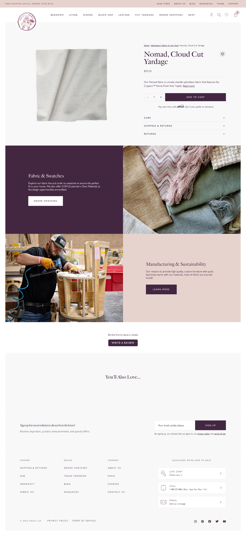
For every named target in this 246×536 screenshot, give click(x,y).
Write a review (123, 342)
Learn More (161, 289)
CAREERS (113, 484)
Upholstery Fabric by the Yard (165, 45)
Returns (150, 133)
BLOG (67, 484)
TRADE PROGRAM (75, 476)
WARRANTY (27, 484)
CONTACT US (116, 492)
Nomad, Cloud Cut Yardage (192, 45)
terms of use (219, 433)
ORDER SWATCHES (75, 468)
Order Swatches (45, 201)
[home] (26, 21)
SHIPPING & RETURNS (33, 468)
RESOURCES (71, 492)
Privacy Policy (58, 520)
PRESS (111, 476)
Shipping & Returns (158, 125)
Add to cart (195, 97)
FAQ (22, 476)
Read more (189, 85)
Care (147, 117)
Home (146, 45)
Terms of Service (84, 520)
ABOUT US (114, 468)
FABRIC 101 (27, 492)
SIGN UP (210, 425)
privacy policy (203, 433)
